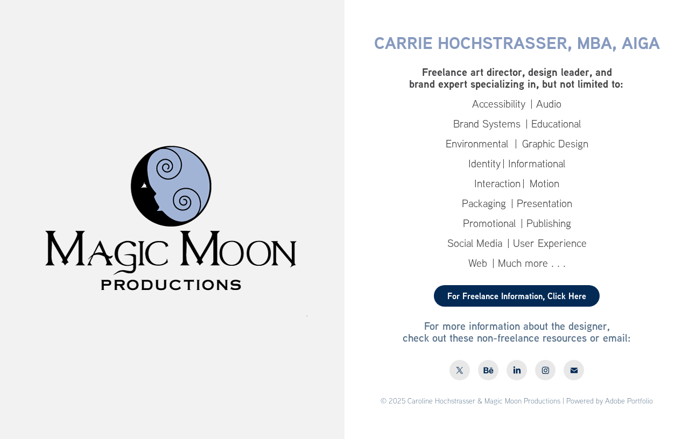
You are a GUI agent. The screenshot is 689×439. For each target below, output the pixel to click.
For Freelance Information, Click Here (516, 296)
